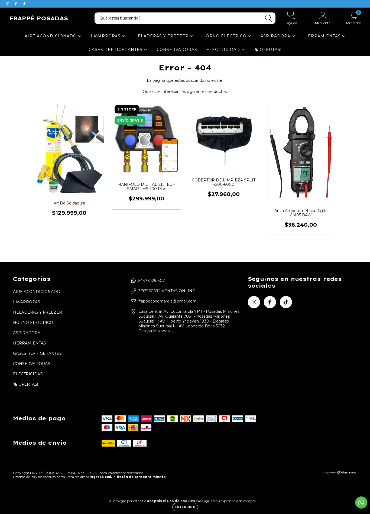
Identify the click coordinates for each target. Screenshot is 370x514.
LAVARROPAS (106, 36)
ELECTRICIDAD (223, 49)
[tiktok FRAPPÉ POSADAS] (24, 3)
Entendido (185, 507)
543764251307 (151, 280)
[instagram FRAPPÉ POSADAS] (8, 3)
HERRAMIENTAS (323, 36)
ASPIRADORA (276, 36)
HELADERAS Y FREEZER (162, 36)
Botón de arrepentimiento (141, 477)
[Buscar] (268, 18)
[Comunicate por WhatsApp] (361, 502)
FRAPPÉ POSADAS (38, 18)
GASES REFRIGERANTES (116, 49)
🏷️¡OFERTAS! (267, 49)
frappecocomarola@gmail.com (167, 301)
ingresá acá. (101, 477)
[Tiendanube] (340, 473)
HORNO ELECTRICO (225, 36)
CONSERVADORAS (177, 49)
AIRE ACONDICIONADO (51, 36)
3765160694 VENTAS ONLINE (166, 290)
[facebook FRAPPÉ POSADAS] (16, 3)
